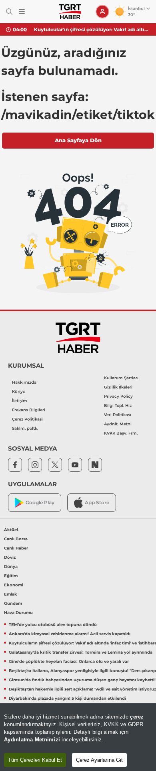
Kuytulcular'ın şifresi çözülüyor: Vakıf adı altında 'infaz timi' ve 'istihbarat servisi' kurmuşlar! (92, 29)
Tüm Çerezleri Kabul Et (35, 760)
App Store (97, 502)
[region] (78, 737)
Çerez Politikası (27, 419)
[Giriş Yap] (102, 11)
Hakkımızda (24, 382)
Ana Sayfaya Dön (78, 140)
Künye (18, 391)
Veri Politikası (117, 414)
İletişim (19, 400)
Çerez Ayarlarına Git (99, 760)
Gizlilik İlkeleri (118, 387)
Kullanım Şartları (121, 377)
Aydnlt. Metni (118, 424)
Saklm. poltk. (25, 428)
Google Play (40, 502)
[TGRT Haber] (70, 11)
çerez (137, 717)
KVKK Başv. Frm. (121, 433)
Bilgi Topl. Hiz (118, 405)
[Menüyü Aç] (22, 11)
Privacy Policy (118, 396)
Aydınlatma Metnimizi (32, 740)
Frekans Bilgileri (28, 410)
